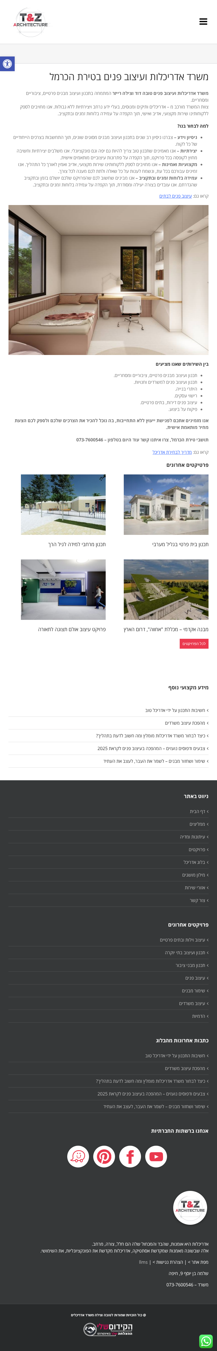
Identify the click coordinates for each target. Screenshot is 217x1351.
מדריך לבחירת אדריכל (172, 452)
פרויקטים (197, 849)
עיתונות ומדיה (192, 837)
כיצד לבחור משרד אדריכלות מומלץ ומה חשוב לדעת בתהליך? (150, 736)
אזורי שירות (195, 887)
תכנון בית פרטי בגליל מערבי (180, 544)
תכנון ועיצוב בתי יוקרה (185, 952)
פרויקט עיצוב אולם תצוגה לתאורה (72, 629)
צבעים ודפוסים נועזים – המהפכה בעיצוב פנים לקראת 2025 (151, 748)
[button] (7, 63)
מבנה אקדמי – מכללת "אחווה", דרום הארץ (166, 629)
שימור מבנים (193, 991)
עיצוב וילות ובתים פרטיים (182, 940)
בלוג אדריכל (194, 862)
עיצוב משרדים (192, 1003)
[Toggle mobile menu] (204, 21)
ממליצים (197, 824)
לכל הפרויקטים (194, 644)
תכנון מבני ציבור (190, 965)
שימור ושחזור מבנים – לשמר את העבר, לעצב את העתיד (154, 761)
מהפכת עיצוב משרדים (185, 723)
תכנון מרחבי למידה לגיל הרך (77, 544)
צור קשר (197, 900)
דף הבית (197, 811)
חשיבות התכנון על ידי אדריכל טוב (175, 710)
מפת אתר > (198, 1262)
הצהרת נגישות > (168, 1262)
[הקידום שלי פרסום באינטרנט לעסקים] (108, 1333)
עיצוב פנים (195, 978)
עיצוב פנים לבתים (175, 196)
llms (143, 1262)
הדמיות (198, 1016)
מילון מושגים (193, 875)
